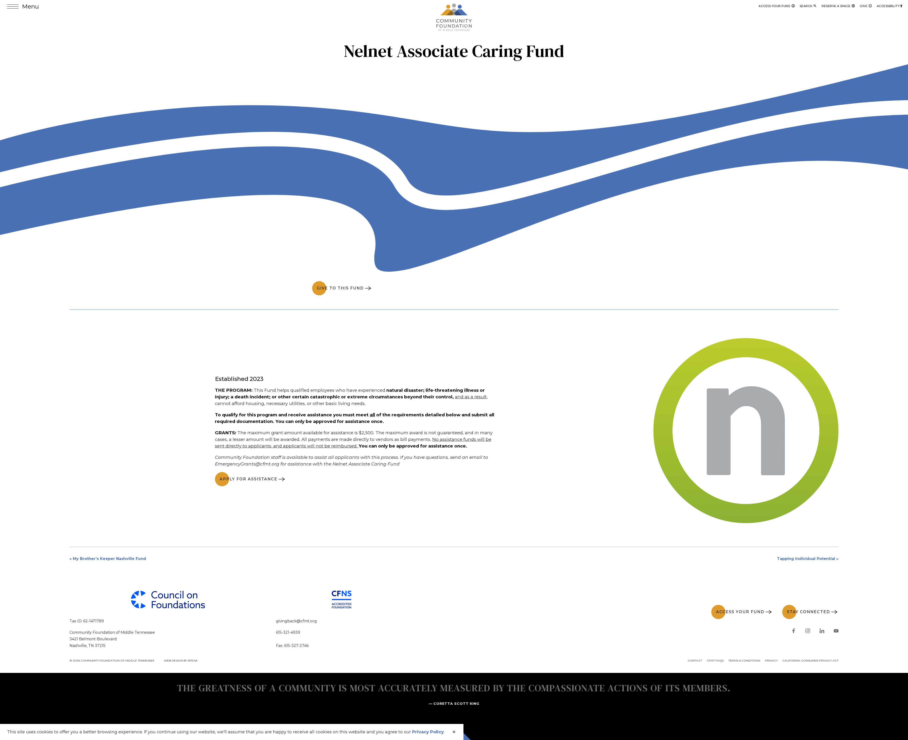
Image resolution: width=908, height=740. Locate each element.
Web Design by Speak (180, 660)
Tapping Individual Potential (806, 558)
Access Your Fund (777, 6)
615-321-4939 (288, 632)
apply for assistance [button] (248, 479)
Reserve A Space (838, 6)
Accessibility (890, 6)
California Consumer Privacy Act (810, 660)
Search (808, 6)
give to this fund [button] (340, 288)
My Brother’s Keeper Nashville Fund (109, 558)
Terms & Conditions (744, 660)
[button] (23, 6)
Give (866, 6)
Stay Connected (808, 612)
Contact (695, 660)
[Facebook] (793, 631)
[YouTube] (836, 631)
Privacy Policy (428, 732)
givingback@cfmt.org (296, 621)
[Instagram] (807, 631)
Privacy (771, 660)
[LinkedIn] (822, 631)
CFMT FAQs (715, 660)
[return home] (454, 6)
